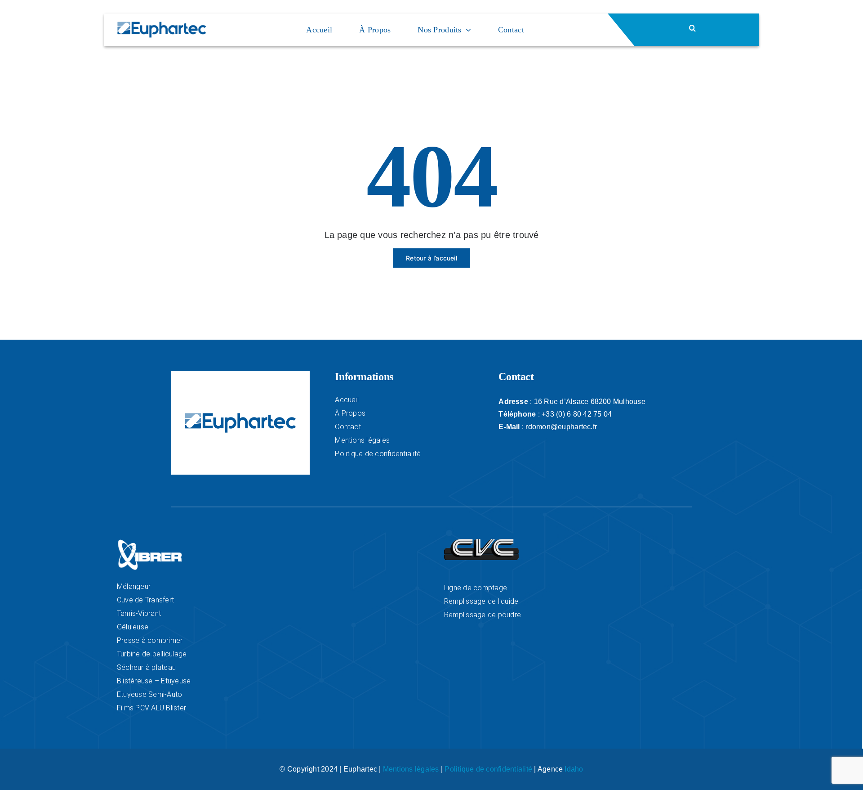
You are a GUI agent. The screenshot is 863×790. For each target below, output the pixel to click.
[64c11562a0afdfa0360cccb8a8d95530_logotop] (481, 542)
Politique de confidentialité (488, 769)
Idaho (574, 769)
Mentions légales (411, 769)
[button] (724, 27)
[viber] (150, 542)
